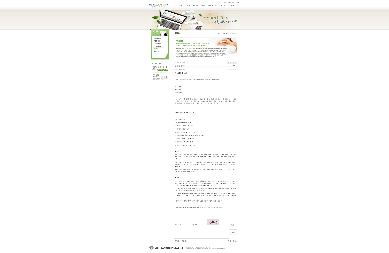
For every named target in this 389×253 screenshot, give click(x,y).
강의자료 (231, 5)
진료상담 (222, 5)
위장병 (203, 5)
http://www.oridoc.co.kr (207, 207)
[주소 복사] (233, 66)
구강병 (195, 5)
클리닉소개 (178, 5)
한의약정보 (212, 5)
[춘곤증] (184, 241)
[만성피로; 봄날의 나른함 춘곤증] (177, 241)
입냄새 (187, 5)
